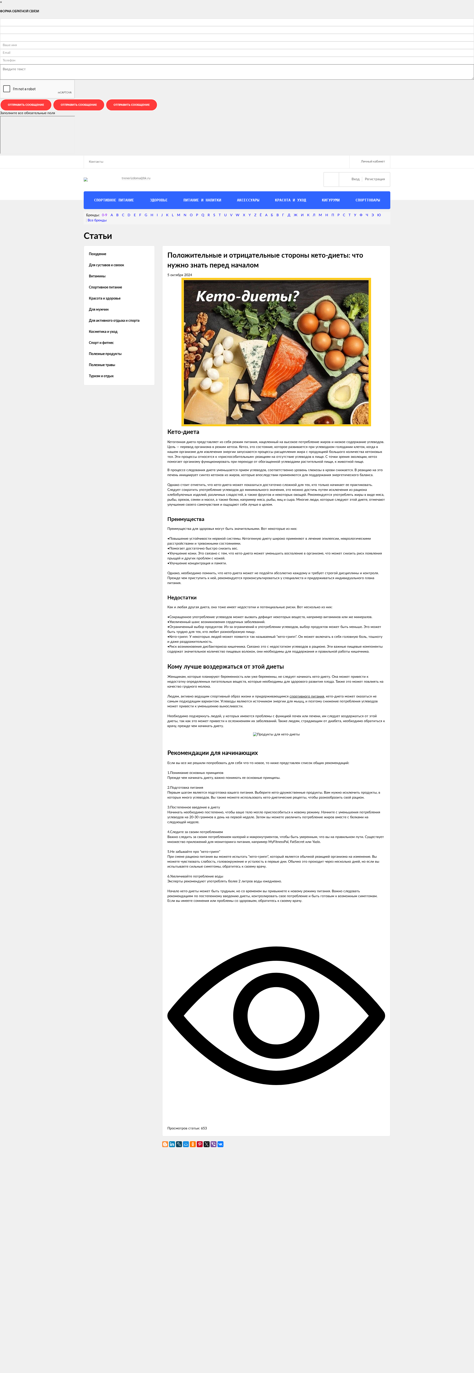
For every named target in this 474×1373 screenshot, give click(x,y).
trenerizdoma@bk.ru (136, 178)
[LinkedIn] (172, 1144)
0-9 (104, 215)
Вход (356, 179)
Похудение (97, 254)
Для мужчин (99, 309)
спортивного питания (307, 696)
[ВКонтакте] (220, 1144)
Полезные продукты (105, 354)
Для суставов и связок (106, 265)
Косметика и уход (103, 332)
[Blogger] (165, 1144)
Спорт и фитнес (101, 343)
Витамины (97, 276)
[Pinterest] (200, 1144)
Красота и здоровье (104, 298)
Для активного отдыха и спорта (114, 320)
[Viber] (214, 1144)
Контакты (96, 161)
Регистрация (375, 179)
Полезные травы (102, 365)
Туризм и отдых (101, 376)
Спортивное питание (105, 287)
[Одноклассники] (193, 1144)
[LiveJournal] (179, 1144)
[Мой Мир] (186, 1144)
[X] (207, 1144)
